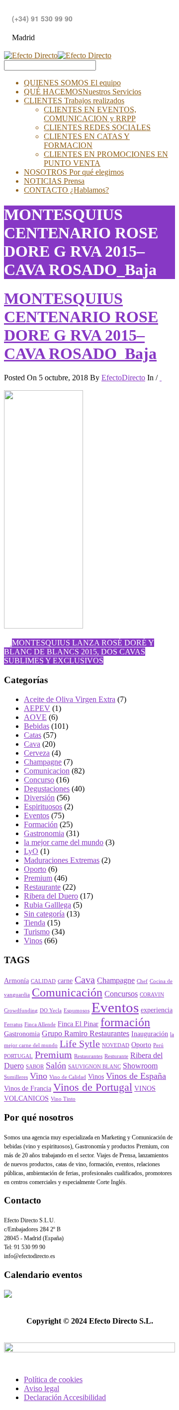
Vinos (33, 940)
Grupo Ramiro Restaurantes (85, 1033)
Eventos (36, 815)
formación (125, 1022)
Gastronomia (44, 833)
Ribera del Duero (51, 896)
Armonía (16, 981)
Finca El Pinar (78, 1024)
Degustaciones (47, 788)
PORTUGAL (18, 1056)
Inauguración (149, 1034)
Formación (41, 824)
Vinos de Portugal (92, 1087)
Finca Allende (40, 1024)
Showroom (140, 1065)
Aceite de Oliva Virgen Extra (69, 699)
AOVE (35, 717)
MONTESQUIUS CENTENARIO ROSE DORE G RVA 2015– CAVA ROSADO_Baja (81, 325)
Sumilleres (16, 1077)
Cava (32, 744)
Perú (158, 1045)
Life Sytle (80, 1044)
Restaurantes (88, 1056)
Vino (38, 1076)
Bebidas (36, 726)
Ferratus (13, 1024)
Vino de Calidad (67, 1077)
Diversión (39, 797)
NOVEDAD (115, 1045)
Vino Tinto (63, 1099)
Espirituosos (43, 806)
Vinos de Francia (27, 1088)
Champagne (43, 762)
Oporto (35, 869)
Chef (142, 981)
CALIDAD (43, 981)
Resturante (116, 1056)
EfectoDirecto (123, 377)
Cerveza (37, 753)
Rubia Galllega (47, 905)
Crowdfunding (21, 1010)
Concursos (121, 993)
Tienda (34, 922)
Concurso (39, 780)
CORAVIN (152, 994)
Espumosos (77, 1010)
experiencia (157, 1010)
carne (65, 981)
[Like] (161, 377)
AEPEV (37, 708)
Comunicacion (47, 771)
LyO (31, 851)
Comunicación (67, 992)
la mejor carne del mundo (63, 842)
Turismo (37, 931)
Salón (56, 1065)
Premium (38, 878)
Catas (32, 735)
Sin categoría (44, 914)
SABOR (35, 1066)
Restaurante (42, 887)
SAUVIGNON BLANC (94, 1066)
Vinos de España (136, 1076)
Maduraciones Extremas (61, 860)
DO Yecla (51, 1010)
